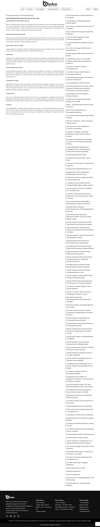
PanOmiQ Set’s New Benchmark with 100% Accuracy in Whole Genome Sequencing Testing (79, 142)
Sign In (88, 9)
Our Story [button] (29, 9)
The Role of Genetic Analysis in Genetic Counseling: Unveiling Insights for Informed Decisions (80, 312)
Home (22, 9)
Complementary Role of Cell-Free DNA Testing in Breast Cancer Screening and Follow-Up (79, 61)
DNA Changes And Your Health (76, 468)
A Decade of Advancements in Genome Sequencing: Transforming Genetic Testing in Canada (80, 196)
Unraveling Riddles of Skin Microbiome (78, 83)
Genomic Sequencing (73, 474)
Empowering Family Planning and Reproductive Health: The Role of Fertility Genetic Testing (79, 217)
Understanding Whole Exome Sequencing (79, 406)
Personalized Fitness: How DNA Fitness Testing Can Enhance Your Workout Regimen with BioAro (80, 230)
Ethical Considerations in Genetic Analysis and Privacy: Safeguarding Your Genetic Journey (79, 331)
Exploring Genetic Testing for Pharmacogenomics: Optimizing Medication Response (80, 209)
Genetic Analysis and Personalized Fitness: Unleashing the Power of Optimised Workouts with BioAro (79, 259)
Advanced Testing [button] (53, 9)
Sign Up (96, 9)
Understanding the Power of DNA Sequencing (80, 434)
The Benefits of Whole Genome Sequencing (80, 415)
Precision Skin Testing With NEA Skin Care (79, 169)
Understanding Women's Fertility (76, 155)
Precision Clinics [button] (66, 9)
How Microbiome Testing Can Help (77, 437)
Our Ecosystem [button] (40, 9)
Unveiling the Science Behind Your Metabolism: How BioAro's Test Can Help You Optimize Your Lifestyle (80, 379)
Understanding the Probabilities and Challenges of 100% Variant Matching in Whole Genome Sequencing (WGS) (78, 149)
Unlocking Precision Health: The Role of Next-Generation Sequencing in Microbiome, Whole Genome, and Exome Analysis (80, 88)
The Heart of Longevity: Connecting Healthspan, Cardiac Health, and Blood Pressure (78, 134)
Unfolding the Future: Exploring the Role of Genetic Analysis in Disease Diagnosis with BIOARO (79, 366)
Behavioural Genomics (74, 471)
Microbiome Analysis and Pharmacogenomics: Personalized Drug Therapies (79, 299)
